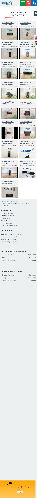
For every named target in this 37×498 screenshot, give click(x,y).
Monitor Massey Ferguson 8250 (26, 142)
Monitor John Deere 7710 (8, 123)
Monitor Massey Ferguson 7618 (26, 162)
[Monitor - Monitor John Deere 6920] (10, 39)
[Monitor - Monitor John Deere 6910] (10, 59)
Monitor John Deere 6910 (8, 43)
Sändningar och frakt (9, 239)
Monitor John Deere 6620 (8, 142)
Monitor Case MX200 (8, 162)
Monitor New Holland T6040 (26, 103)
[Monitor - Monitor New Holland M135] (10, 79)
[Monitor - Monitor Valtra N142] (10, 118)
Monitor (5, 205)
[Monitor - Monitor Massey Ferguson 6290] (27, 59)
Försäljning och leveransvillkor (12, 234)
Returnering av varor (9, 242)
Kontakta (6, 210)
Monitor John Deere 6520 (8, 182)
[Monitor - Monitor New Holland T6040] (27, 118)
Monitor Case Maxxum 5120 (25, 24)
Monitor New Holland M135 (7, 63)
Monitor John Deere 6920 (8, 24)
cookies (21, 485)
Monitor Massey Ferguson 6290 (26, 43)
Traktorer (24, 203)
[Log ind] (34, 3)
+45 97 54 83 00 (7, 214)
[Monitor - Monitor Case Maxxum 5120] (27, 39)
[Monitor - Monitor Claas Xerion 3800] (27, 138)
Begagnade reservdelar (10, 203)
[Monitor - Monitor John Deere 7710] (10, 138)
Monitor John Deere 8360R (25, 63)
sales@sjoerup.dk (7, 215)
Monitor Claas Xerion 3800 (26, 123)
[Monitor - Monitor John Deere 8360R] (27, 79)
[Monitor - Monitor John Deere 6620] (10, 158)
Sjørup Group (13, 202)
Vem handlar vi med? (9, 237)
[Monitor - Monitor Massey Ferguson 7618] (27, 178)
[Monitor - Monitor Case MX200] (10, 178)
